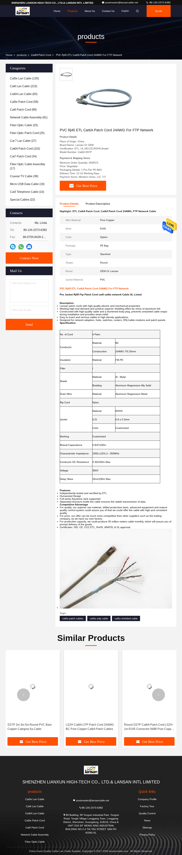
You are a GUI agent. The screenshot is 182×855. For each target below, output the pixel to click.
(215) (23, 86)
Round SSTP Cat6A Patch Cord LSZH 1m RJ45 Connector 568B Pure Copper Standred (149, 727)
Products (72, 11)
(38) (24, 176)
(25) (24, 125)
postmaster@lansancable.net (122, 2)
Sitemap (147, 827)
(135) (24, 78)
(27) (23, 140)
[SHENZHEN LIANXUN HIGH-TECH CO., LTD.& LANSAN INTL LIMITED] (22, 11)
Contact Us (108, 11)
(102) (25, 148)
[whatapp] (21, 246)
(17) (27, 166)
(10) (27, 191)
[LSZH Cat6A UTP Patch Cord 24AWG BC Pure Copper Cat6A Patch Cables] (91, 686)
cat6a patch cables (72, 618)
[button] (23, 694)
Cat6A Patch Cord (41, 55)
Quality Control (147, 813)
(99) (23, 109)
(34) (23, 156)
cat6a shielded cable (126, 618)
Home (57, 11)
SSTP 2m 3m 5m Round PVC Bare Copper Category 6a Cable (29, 726)
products (22, 55)
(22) (22, 199)
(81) (28, 117)
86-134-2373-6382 (160, 2)
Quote (158, 11)
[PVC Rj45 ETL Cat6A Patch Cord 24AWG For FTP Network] (104, 98)
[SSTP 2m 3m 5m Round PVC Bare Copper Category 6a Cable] (32, 686)
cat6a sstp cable (99, 618)
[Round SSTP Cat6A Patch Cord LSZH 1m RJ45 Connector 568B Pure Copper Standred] (149, 686)
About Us (90, 11)
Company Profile (147, 799)
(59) (24, 101)
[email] (29, 246)
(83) (23, 94)
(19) (27, 184)
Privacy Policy (147, 834)
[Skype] (12, 246)
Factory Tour (147, 806)
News (147, 820)
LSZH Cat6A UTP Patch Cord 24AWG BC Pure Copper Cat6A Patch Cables (90, 726)
